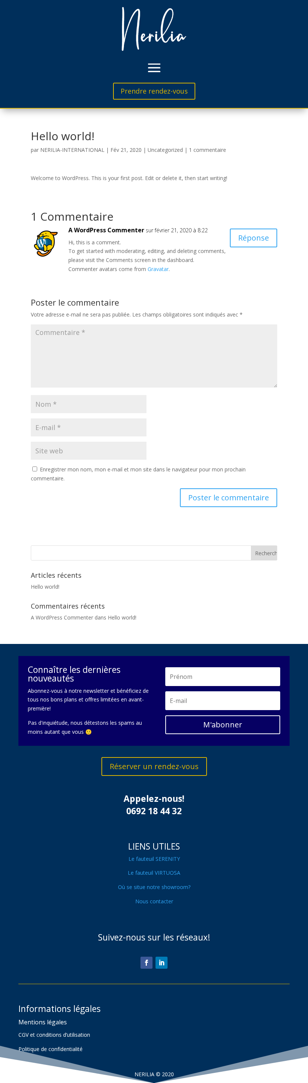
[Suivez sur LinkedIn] (162, 963)
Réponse (253, 238)
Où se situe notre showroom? (154, 887)
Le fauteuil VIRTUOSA (154, 872)
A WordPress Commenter (106, 230)
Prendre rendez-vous (154, 90)
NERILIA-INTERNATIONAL (72, 149)
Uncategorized (165, 149)
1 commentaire (207, 149)
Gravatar (158, 269)
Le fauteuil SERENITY (154, 858)
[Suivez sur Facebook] (146, 963)
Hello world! (45, 586)
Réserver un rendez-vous (154, 766)
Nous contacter (154, 901)
